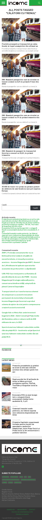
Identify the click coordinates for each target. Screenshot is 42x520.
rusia (10, 482)
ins (29, 477)
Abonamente (22, 509)
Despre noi (11, 509)
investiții (18, 482)
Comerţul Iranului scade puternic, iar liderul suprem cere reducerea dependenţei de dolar (20, 234)
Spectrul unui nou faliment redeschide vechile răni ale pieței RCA (21, 333)
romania (6, 477)
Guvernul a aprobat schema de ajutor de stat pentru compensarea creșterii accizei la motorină (21, 304)
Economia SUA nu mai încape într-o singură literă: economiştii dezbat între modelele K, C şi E (20, 230)
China (4, 482)
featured (14, 477)
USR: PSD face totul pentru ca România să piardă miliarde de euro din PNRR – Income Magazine (19, 276)
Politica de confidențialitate (22, 512)
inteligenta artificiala (11, 479)
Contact (32, 509)
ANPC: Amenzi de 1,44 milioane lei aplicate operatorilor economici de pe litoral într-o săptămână (21, 265)
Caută (4, 205)
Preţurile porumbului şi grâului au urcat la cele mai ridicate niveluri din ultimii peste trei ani (20, 220)
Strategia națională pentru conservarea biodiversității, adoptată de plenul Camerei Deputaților (19, 283)
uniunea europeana (28, 479)
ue (25, 477)
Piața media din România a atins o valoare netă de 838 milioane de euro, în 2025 (20, 319)
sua (21, 477)
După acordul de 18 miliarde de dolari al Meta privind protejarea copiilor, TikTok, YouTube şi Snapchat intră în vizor (20, 224)
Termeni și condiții (22, 514)
